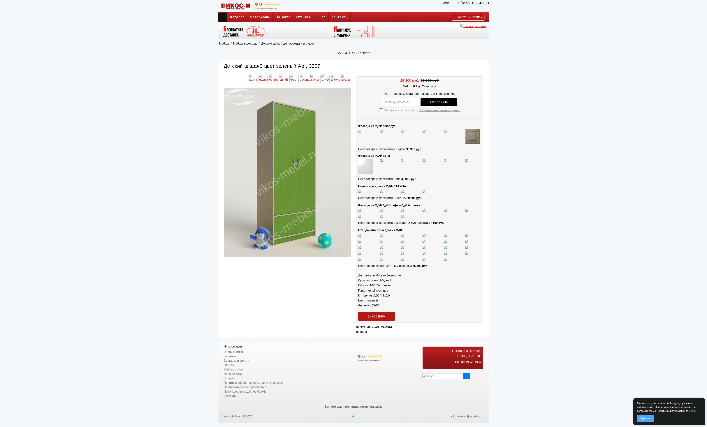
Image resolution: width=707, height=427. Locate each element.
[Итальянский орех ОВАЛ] (402, 247)
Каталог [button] (237, 17)
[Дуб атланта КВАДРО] (381, 216)
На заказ (283, 17)
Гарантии (230, 356)
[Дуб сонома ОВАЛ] (445, 241)
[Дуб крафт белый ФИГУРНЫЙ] (424, 210)
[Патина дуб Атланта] (359, 191)
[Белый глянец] (359, 130)
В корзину (376, 316)
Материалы (260, 17)
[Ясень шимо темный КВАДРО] (424, 235)
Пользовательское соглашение (245, 387)
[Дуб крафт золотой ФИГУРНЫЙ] (466, 210)
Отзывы (303, 17)
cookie (693, 410)
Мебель (224, 43)
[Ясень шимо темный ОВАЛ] (445, 235)
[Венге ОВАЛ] (402, 259)
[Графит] (424, 130)
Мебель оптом (233, 369)
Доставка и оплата (236, 360)
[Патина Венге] (381, 191)
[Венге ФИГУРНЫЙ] (359, 259)
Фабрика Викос (234, 351)
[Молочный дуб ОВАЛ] (466, 253)
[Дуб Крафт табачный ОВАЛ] (381, 210)
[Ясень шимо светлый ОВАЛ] (381, 235)
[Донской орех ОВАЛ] (445, 247)
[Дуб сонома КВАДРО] (424, 241)
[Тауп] (472, 136)
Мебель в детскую (245, 43)
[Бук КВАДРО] (381, 241)
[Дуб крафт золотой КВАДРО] (445, 210)
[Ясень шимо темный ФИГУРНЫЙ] (466, 235)
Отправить (439, 102)
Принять (645, 418)
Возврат (229, 378)
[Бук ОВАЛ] (402, 241)
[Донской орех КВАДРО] (424, 247)
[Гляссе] (402, 130)
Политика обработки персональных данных (253, 382)
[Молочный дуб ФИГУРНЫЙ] (424, 253)
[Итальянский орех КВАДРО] (381, 247)
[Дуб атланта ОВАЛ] (402, 216)
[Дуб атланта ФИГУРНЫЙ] (359, 216)
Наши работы (233, 373)
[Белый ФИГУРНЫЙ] (445, 259)
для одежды (383, 326)
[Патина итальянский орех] (402, 191)
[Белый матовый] (381, 130)
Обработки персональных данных (439, 110)
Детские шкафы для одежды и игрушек (287, 43)
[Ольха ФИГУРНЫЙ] (402, 253)
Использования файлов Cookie (245, 391)
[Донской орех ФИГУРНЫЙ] (466, 247)
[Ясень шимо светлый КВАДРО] (359, 235)
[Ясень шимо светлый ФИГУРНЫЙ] (402, 235)
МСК (446, 3)
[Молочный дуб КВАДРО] (445, 253)
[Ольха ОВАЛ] (381, 253)
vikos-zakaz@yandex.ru (466, 416)
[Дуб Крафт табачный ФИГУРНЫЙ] (359, 210)
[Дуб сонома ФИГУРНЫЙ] (466, 241)
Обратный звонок (469, 17)
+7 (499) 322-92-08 (472, 3)
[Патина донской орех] (424, 191)
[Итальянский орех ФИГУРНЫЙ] (359, 247)
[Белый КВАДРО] (424, 259)
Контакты (339, 17)
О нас (321, 17)
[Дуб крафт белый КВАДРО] (402, 210)
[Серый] (445, 130)
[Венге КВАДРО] (381, 259)
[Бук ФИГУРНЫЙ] (359, 241)
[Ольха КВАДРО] (359, 253)
